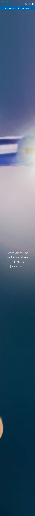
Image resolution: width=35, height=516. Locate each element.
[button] (32, 4)
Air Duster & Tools (17, 266)
